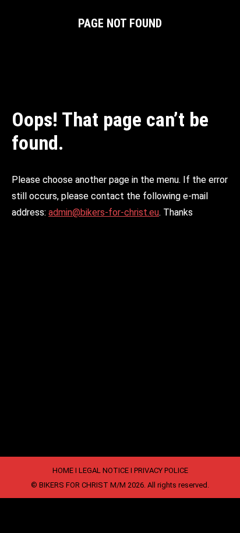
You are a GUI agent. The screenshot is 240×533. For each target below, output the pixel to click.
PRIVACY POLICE (161, 470)
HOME (62, 470)
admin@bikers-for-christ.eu (103, 212)
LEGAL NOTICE (104, 470)
